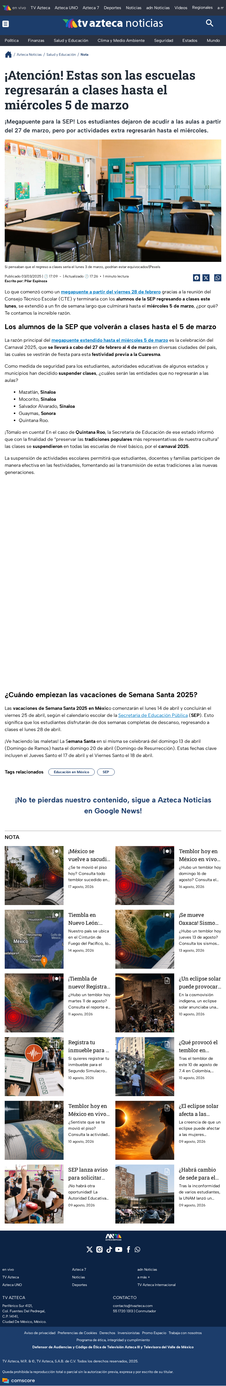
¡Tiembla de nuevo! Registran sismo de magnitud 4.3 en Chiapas (89, 983)
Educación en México (71, 772)
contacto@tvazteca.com (133, 1306)
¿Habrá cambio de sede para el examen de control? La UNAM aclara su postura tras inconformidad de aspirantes (199, 1174)
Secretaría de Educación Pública (153, 715)
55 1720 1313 (123, 1311)
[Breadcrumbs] (11, 54)
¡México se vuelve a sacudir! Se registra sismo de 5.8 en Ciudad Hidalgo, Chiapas (89, 855)
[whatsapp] (137, 1251)
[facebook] (128, 1251)
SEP (106, 772)
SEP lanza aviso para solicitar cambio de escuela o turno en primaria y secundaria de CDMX (88, 1174)
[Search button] (210, 24)
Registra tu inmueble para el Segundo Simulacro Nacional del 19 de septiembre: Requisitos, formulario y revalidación (89, 1046)
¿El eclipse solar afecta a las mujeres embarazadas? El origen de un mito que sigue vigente (200, 1110)
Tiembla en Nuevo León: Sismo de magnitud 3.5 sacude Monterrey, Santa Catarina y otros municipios (89, 919)
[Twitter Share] (206, 277)
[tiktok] (109, 1251)
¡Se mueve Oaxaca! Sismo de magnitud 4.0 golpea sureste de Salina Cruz (199, 919)
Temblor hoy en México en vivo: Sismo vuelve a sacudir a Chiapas (87, 1110)
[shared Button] (217, 277)
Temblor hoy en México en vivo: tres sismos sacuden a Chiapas (198, 855)
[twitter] (89, 1251)
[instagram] (99, 1251)
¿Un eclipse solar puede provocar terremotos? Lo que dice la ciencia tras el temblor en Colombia (200, 983)
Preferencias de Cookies (77, 1333)
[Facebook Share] (196, 277)
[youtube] (118, 1251)
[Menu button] (16, 24)
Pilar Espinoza (35, 281)
